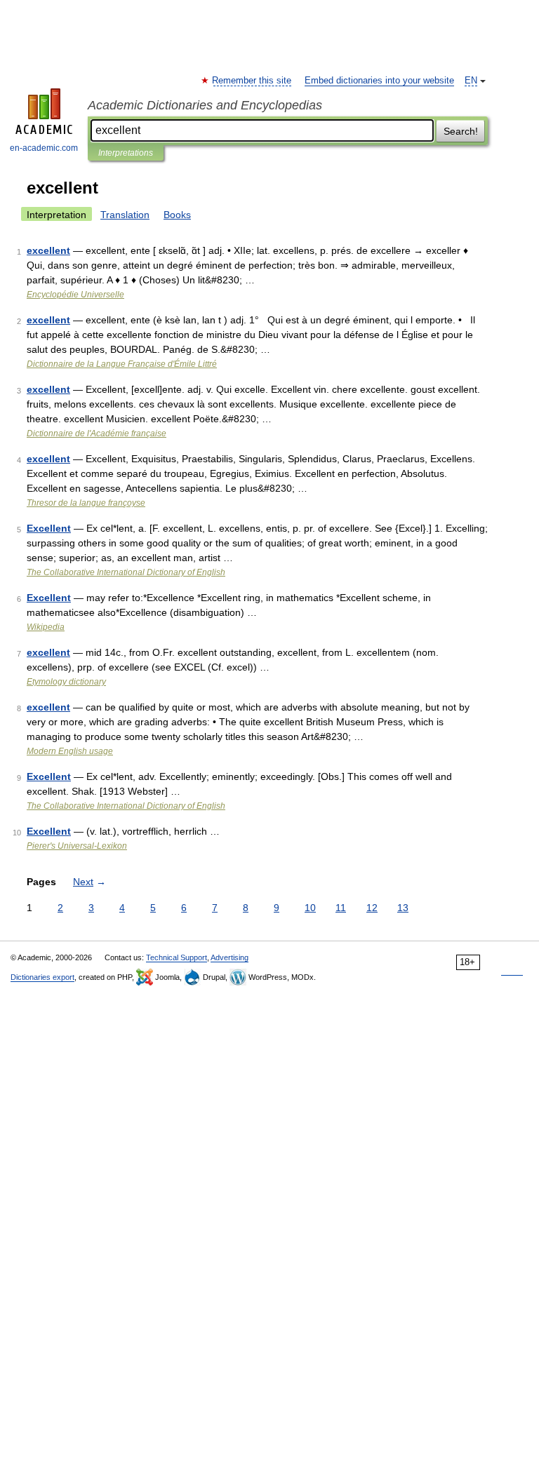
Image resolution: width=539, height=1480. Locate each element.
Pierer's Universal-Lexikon (77, 846)
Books (177, 214)
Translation (124, 214)
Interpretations (125, 153)
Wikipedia (46, 627)
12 (372, 907)
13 (402, 907)
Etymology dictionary (66, 682)
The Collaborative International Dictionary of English (126, 572)
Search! (461, 131)
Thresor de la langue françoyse (86, 503)
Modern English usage (70, 751)
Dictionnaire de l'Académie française (96, 433)
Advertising (229, 957)
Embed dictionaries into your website (379, 81)
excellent (48, 250)
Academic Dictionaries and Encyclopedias (205, 105)
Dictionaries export (42, 977)
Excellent (49, 528)
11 (340, 907)
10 (310, 907)
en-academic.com (44, 148)
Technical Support (176, 957)
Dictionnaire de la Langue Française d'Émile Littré (122, 364)
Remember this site (252, 81)
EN (471, 81)
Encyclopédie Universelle (75, 295)
